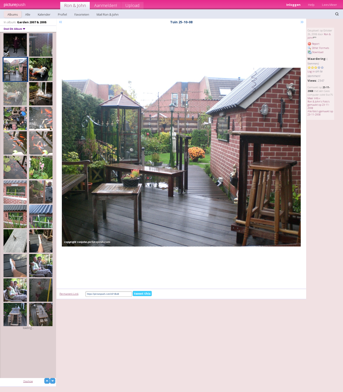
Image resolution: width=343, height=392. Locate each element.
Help (311, 5)
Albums (12, 14)
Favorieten (81, 14)
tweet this (142, 293)
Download (317, 52)
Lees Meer (329, 5)
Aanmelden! (105, 5)
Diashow (28, 381)
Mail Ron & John (108, 14)
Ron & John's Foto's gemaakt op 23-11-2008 (318, 105)
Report (315, 43)
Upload (132, 5)
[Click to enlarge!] (181, 157)
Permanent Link (69, 293)
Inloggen (293, 5)
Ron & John (75, 5)
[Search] (337, 14)
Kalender (44, 14)
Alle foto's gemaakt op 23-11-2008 (320, 112)
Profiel (62, 14)
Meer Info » (314, 98)
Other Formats (320, 48)
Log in (311, 71)
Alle (27, 14)
